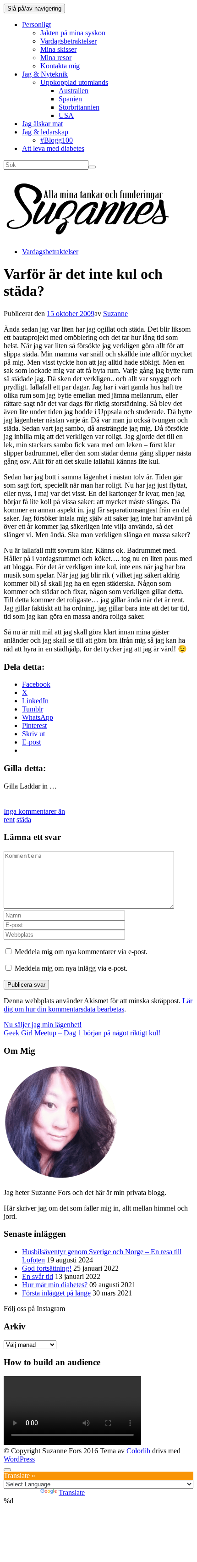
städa (23, 819)
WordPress (19, 1459)
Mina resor (55, 57)
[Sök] (92, 167)
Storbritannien (79, 107)
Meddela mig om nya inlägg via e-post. (71, 968)
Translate (72, 1492)
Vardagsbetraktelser (68, 41)
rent (9, 819)
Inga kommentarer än (34, 811)
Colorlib (138, 1451)
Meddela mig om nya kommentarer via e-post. (81, 952)
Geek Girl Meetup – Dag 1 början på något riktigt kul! (82, 1033)
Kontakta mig (60, 66)
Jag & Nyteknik (45, 74)
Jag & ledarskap (45, 132)
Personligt (36, 24)
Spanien (70, 99)
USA (66, 115)
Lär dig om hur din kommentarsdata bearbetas (98, 1005)
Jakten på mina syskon (72, 33)
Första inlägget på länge (56, 1293)
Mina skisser (58, 49)
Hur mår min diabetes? (55, 1285)
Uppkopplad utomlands (74, 82)
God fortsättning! (46, 1268)
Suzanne (115, 313)
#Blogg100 (56, 140)
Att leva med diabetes (53, 148)
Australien (73, 90)
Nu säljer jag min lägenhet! (43, 1024)
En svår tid (37, 1276)
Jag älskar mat (42, 124)
